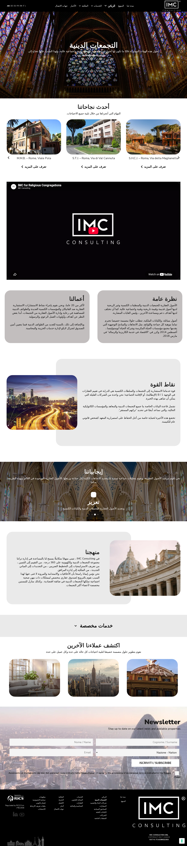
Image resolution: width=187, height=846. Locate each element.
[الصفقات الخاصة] (93, 678)
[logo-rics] (12, 798)
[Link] (21, 815)
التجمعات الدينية (101, 800)
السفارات (103, 806)
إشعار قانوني (40, 803)
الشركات (103, 815)
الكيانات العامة (101, 812)
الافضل (61, 803)
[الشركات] (152, 678)
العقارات (80, 803)
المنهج (123, 801)
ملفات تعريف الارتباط (37, 806)
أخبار (62, 806)
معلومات (42, 797)
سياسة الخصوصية (39, 800)
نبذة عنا (123, 797)
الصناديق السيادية (100, 809)
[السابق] (178, 157)
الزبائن (104, 797)
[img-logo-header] (171, 6)
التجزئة (61, 800)
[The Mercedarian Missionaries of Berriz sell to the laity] (93, 137)
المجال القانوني (77, 800)
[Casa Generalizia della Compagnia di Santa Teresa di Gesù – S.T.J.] (153, 139)
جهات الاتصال (59, 809)
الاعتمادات (41, 809)
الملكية (61, 797)
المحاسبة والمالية (76, 806)
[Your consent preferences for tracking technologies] (182, 841)
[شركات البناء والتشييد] (34, 678)
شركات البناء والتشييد (98, 803)
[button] (106, 5)
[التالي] (8, 157)
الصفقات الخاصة (101, 818)
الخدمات (80, 797)
